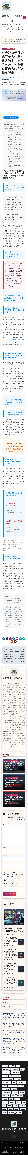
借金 (11, 1099)
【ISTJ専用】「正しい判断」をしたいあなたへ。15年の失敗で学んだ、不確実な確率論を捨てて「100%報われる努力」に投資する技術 (14, 1040)
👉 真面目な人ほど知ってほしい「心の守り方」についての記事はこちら (13, 402)
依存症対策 (5, 1099)
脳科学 (10, 1109)
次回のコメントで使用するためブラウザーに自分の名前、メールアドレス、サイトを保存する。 (13, 875)
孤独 (24, 1102)
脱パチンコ (22, 1105)
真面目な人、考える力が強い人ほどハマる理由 (16, 153)
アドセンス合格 (15, 1069)
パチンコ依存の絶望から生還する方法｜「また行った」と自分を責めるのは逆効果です (14, 128)
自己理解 (4, 1112)
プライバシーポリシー (18, 1148)
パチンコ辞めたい (6, 1082)
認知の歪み (18, 1112)
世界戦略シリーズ (6, 1092)
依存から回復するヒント (8, 48)
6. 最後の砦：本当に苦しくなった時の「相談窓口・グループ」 (15, 161)
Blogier (24, 1143)
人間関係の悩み (6, 1095)
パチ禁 (14, 1082)
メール (5, 855)
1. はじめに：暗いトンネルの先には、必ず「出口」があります (15, 134)
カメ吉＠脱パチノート (13, 77)
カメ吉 (22, 1069)
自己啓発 (23, 1109)
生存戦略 (15, 1105)
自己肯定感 (11, 1112)
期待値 (9, 1105)
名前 (4, 848)
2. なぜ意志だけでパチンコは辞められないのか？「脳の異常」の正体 (15, 139)
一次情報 (14, 1089)
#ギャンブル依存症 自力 (9, 82)
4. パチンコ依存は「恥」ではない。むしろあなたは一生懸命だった (15, 149)
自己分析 (16, 1109)
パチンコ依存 (17, 1079)
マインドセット (7, 1003)
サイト (5, 862)
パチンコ (18, 1075)
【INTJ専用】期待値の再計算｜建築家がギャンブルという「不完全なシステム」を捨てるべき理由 (10, 940)
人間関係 (22, 1092)
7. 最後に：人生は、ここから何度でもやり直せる (15, 165)
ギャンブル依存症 (15, 1072)
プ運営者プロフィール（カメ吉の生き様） (14, 1152)
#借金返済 (10, 84)
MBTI (18, 1065)
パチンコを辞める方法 (7, 1079)
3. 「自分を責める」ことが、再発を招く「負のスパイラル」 (15, 144)
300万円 (12, 1065)
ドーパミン (5, 1075)
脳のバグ (4, 1109)
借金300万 (5, 1102)
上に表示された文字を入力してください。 (13, 884)
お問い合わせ (7, 1148)
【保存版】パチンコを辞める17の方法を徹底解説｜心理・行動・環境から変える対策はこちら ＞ (14, 447)
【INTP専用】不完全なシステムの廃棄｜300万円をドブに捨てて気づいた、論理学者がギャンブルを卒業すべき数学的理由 (14, 1016)
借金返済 (18, 1102)
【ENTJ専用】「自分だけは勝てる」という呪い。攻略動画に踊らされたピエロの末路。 (14, 1032)
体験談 (13, 1095)
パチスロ (12, 1075)
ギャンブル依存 (6, 1072)
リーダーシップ (6, 1089)
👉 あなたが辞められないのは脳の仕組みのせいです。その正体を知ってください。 (13, 298)
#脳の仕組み (16, 84)
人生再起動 (15, 1092)
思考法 (4, 1105)
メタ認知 (4, 1085)
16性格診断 (5, 1065)
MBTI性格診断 (6, 1069)
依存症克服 (19, 1095)
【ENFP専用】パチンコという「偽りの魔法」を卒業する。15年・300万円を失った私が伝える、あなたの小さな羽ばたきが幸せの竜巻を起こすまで (14, 1050)
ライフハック (20, 1085)
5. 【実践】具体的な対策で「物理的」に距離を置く (14, 157)
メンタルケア (12, 1085)
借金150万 (17, 1099)
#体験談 (5, 84)
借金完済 (12, 1102)
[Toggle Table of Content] (21, 124)
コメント (6, 824)
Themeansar (14, 1145)
